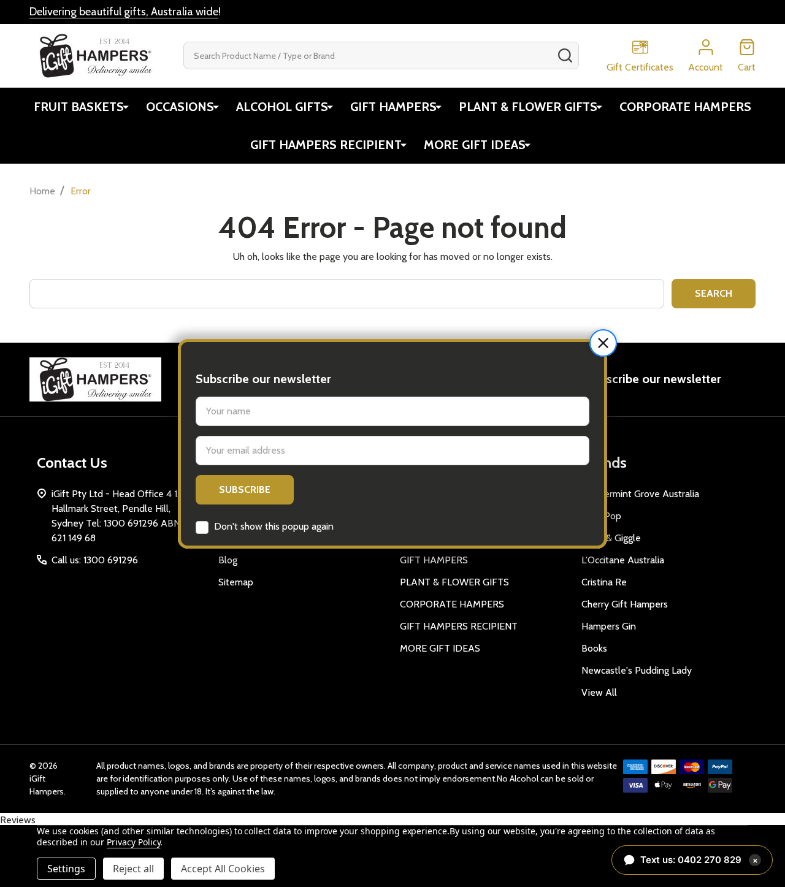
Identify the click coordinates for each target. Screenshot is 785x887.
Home (42, 191)
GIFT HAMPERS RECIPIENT (326, 144)
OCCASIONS (180, 106)
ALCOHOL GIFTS (282, 106)
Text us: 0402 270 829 (699, 860)
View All (599, 692)
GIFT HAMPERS (393, 106)
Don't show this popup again (274, 526)
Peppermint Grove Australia (640, 494)
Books (594, 648)
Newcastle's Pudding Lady (636, 670)
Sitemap (235, 582)
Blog (227, 560)
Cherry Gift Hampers (624, 604)
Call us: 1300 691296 (95, 560)
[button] (603, 343)
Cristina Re (604, 582)
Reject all (133, 868)
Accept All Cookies (223, 868)
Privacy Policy (133, 842)
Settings (66, 868)
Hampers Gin (608, 626)
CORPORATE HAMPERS (685, 106)
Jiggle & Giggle (611, 538)
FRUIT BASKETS (79, 106)
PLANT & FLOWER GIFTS (528, 106)
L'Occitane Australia (622, 560)
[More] (126, 106)
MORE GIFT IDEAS (475, 144)
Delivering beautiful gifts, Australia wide (123, 11)
